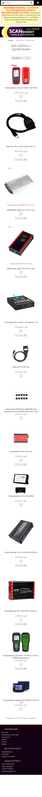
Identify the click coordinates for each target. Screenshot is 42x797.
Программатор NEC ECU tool (21, 451)
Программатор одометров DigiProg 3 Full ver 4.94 (21, 701)
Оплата (4, 739)
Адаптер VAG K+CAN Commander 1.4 (21, 146)
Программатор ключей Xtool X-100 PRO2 (21, 88)
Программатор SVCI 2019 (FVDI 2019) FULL (21, 552)
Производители (7, 752)
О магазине (6, 737)
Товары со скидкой (8, 756)
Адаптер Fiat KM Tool (21, 367)
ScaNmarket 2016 (7, 783)
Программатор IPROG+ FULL (21, 264)
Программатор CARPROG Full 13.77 (21, 205)
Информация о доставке (10, 735)
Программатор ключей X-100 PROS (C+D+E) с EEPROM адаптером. (21, 656)
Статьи (4, 742)
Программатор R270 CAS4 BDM (21, 496)
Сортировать (16, 58)
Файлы (4, 744)
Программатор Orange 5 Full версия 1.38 (21, 322)
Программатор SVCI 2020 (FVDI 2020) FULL (21, 611)
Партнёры (5, 754)
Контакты (5, 732)
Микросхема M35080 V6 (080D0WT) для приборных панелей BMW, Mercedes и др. (21, 410)
